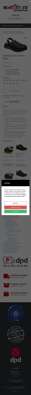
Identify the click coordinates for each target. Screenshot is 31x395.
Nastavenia (15, 203)
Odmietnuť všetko (15, 207)
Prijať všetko (15, 211)
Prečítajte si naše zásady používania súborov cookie (15, 195)
